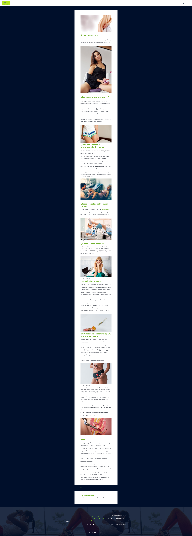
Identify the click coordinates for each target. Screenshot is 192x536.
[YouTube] (93, 524)
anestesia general (105, 209)
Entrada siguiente (108, 487)
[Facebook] (87, 524)
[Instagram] (90, 524)
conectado (91, 497)
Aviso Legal (111, 524)
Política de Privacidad (118, 524)
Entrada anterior (83, 487)
